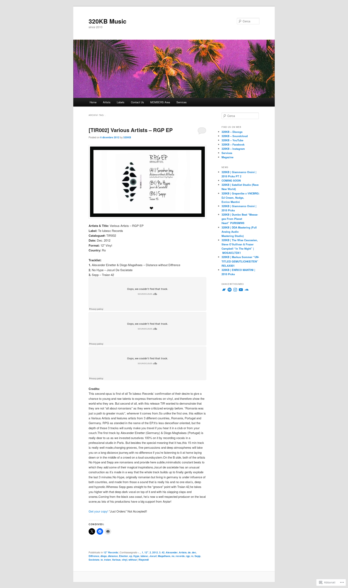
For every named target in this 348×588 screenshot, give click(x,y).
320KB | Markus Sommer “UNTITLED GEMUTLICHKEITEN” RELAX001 (240, 261)
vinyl (124, 559)
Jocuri (153, 556)
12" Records (111, 552)
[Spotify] (229, 289)
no (173, 556)
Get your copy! (98, 511)
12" (146, 552)
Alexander (172, 552)
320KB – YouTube (232, 140)
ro (192, 556)
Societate (94, 559)
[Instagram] (235, 289)
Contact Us (137, 102)
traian (107, 559)
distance (113, 556)
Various (116, 559)
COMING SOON (231, 180)
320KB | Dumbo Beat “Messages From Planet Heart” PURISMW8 (240, 219)
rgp (188, 556)
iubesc (144, 556)
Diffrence (94, 556)
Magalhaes (164, 556)
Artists (107, 102)
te (102, 559)
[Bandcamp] (224, 289)
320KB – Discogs (232, 132)
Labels (120, 102)
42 (163, 552)
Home (93, 102)
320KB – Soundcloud (235, 136)
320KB (127, 137)
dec (194, 552)
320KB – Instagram (233, 149)
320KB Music (107, 21)
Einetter (123, 556)
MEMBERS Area (160, 102)
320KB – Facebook (233, 144)
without (132, 559)
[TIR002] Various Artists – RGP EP (131, 130)
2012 (155, 552)
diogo (103, 556)
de (189, 552)
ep (130, 556)
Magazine (227, 157)
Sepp (197, 556)
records (180, 556)
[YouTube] (240, 289)
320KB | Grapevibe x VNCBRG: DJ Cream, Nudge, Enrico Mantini (240, 197)
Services (181, 102)
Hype (136, 556)
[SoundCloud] (246, 289)
